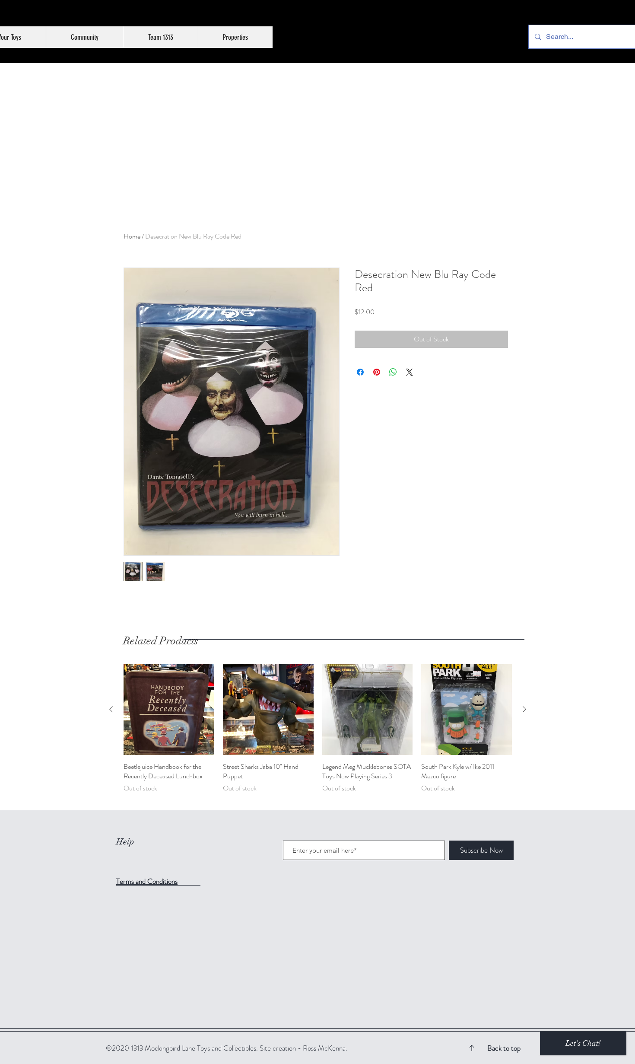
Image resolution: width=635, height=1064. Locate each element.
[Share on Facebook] (360, 372)
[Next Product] (524, 709)
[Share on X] (409, 372)
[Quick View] (169, 709)
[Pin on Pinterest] (376, 372)
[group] (318, 733)
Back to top (504, 1048)
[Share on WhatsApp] (393, 372)
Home (132, 236)
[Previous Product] (111, 709)
